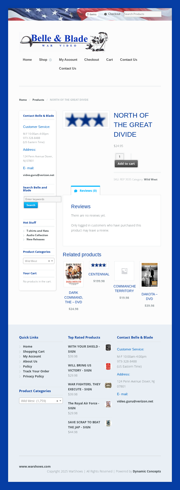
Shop (43, 59)
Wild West (150, 179)
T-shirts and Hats (38, 231)
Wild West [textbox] (37, 261)
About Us (30, 361)
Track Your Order (36, 371)
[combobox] (38, 261)
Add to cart (126, 164)
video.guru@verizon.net (38, 175)
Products (38, 100)
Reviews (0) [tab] (88, 190)
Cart (109, 59)
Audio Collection (37, 235)
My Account (68, 59)
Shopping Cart (34, 351)
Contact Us (128, 59)
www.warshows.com (35, 466)
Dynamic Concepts (147, 471)
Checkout (114, 14)
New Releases (36, 239)
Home (27, 59)
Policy (27, 366)
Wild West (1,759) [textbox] (39, 401)
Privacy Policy (33, 376)
